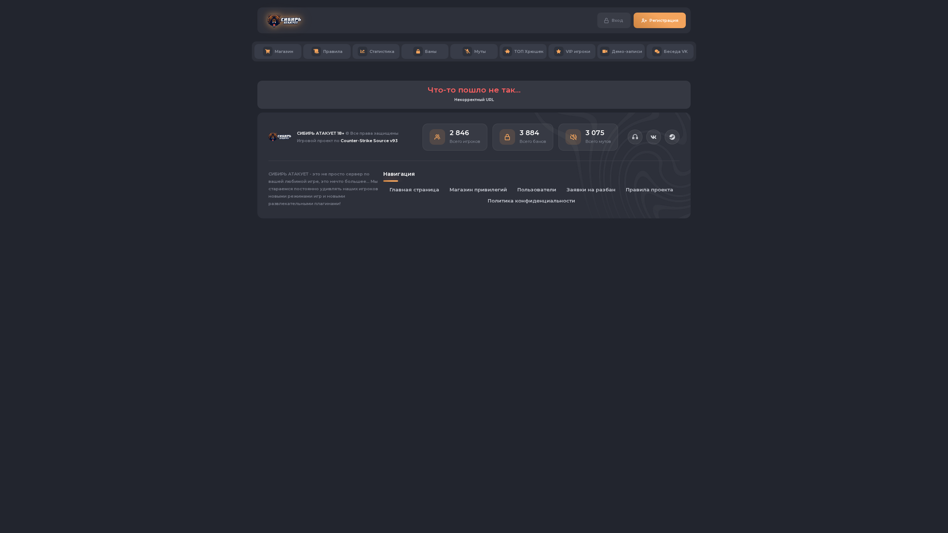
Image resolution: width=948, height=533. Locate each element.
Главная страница (414, 189)
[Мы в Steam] (672, 137)
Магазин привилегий (478, 189)
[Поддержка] (635, 137)
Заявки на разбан (591, 189)
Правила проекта (649, 189)
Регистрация (664, 20)
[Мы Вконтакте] (653, 137)
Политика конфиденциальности (531, 201)
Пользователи (536, 189)
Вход (617, 20)
